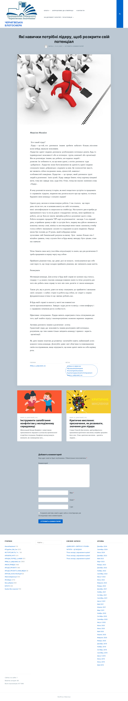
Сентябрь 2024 (102, 549)
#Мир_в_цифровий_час (38, 366)
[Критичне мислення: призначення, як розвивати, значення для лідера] (88, 401)
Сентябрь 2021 (102, 598)
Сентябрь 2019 (102, 653)
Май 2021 (100, 604)
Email (72, 500)
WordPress (60, 697)
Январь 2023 (101, 564)
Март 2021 (100, 610)
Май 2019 (100, 665)
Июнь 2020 (101, 628)
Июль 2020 (101, 625)
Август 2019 (101, 656)
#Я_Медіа (8, 580)
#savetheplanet (10, 546)
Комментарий (43, 463)
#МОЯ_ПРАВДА (10, 564)
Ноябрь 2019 (101, 646)
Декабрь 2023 (102, 555)
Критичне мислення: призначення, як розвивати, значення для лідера (86, 423)
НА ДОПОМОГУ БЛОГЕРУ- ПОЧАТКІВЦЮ (58, 17)
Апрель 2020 (101, 634)
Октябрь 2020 (102, 616)
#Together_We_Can (11, 549)
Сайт (71, 507)
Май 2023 (100, 558)
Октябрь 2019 (102, 650)
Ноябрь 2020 (101, 613)
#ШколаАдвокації (11, 577)
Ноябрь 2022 (101, 571)
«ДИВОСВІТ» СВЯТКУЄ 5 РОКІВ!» (77, 546)
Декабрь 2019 (102, 643)
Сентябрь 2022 (102, 574)
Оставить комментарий (74, 46)
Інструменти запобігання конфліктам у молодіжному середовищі (37, 423)
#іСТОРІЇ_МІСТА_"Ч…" (12, 552)
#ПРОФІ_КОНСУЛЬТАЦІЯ (13, 574)
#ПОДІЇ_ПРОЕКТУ (11, 567)
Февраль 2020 (102, 637)
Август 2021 (101, 601)
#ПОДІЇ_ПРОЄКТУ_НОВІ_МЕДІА (15, 571)
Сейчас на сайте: (11, 677)
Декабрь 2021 (102, 589)
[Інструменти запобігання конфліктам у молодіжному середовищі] (39, 401)
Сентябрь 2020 (102, 619)
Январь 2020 (101, 640)
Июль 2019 (101, 659)
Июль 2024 (101, 552)
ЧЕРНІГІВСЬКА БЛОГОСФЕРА (14, 24)
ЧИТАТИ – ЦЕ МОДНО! (74, 549)
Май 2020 (100, 631)
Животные (67, 697)
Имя (72, 493)
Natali (50, 46)
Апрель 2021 (101, 607)
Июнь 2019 (101, 662)
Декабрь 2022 (102, 567)
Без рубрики (9, 583)
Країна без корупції (11, 589)
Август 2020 (101, 622)
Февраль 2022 (102, 583)
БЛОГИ (46, 10)
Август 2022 (101, 577)
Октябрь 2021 (102, 595)
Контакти (80, 10)
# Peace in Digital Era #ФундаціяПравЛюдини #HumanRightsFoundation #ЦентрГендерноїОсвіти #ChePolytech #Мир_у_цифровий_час (79, 370)
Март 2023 (100, 561)
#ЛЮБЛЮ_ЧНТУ (10, 555)
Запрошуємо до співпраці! (63, 10)
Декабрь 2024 (102, 546)
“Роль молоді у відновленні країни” (78, 552)
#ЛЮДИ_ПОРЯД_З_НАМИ (13, 558)
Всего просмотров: (11, 683)
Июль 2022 (101, 580)
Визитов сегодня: (11, 680)
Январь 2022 (101, 586)
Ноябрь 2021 (101, 592)
